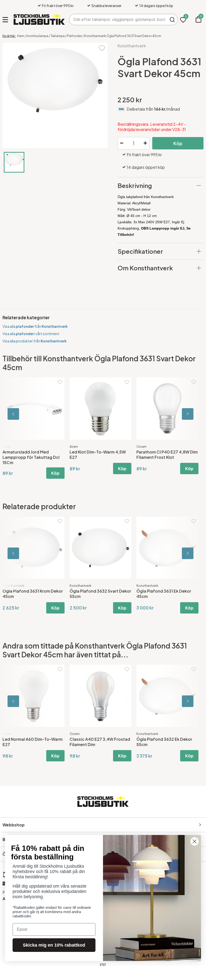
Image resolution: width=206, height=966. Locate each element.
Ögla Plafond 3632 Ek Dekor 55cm (164, 741)
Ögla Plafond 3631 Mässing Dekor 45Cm (97, 593)
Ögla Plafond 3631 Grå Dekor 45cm (165, 593)
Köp (177, 143)
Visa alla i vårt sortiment (31, 333)
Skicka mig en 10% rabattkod (54, 945)
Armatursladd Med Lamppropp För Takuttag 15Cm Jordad (100, 454)
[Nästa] (180, 413)
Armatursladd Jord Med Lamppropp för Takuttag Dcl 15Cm (164, 457)
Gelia (73, 446)
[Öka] (145, 143)
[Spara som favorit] (102, 47)
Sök (172, 19)
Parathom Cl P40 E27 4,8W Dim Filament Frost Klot (33, 454)
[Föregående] (25, 413)
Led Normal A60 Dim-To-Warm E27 (33, 741)
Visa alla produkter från (35, 341)
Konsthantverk (132, 45)
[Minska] (122, 143)
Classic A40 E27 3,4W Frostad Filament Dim (100, 741)
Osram (75, 734)
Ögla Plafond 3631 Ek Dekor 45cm (30, 593)
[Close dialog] (194, 841)
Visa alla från (35, 326)
